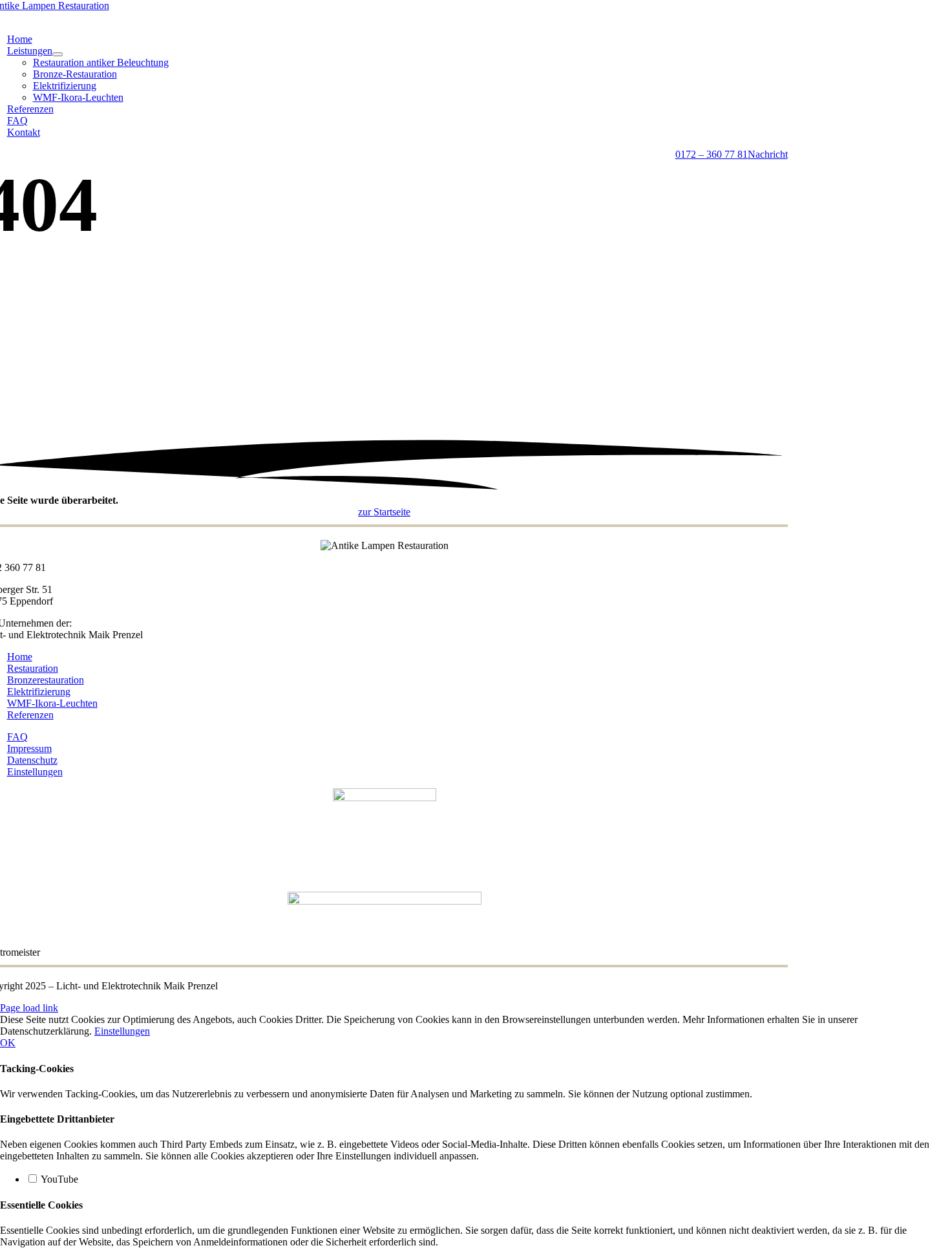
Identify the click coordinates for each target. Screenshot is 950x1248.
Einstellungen (122, 1031)
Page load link (29, 1007)
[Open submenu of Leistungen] (57, 54)
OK (8, 1042)
